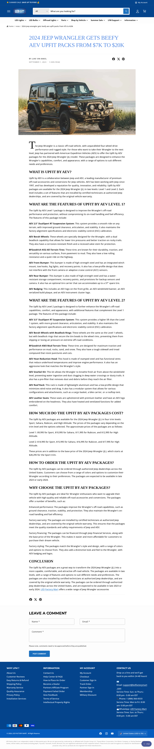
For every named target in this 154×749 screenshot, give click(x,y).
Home (11, 26)
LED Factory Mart (138, 709)
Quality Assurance (15, 691)
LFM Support (113, 20)
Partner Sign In (87, 687)
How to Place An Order (54, 680)
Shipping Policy (14, 684)
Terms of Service (51, 698)
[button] (8, 11)
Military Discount (88, 695)
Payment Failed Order (54, 691)
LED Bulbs (33, 20)
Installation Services (16, 698)
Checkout (84, 676)
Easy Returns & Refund (18, 680)
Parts (63, 20)
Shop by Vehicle (78, 20)
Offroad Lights (49, 20)
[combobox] (89, 11)
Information (130, 20)
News (18, 26)
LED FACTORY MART (19, 733)
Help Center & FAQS (53, 676)
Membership (86, 691)
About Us (11, 673)
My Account (142, 2)
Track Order (85, 684)
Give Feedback (50, 695)
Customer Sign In (88, 680)
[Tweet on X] (118, 59)
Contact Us (48, 673)
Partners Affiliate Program (56, 687)
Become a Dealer (51, 684)
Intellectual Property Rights (56, 702)
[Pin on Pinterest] (123, 59)
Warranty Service (15, 687)
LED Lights (19, 20)
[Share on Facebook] (113, 59)
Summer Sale (97, 20)
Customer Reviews (16, 676)
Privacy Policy (13, 695)
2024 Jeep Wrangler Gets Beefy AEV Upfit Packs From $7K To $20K (47, 26)
